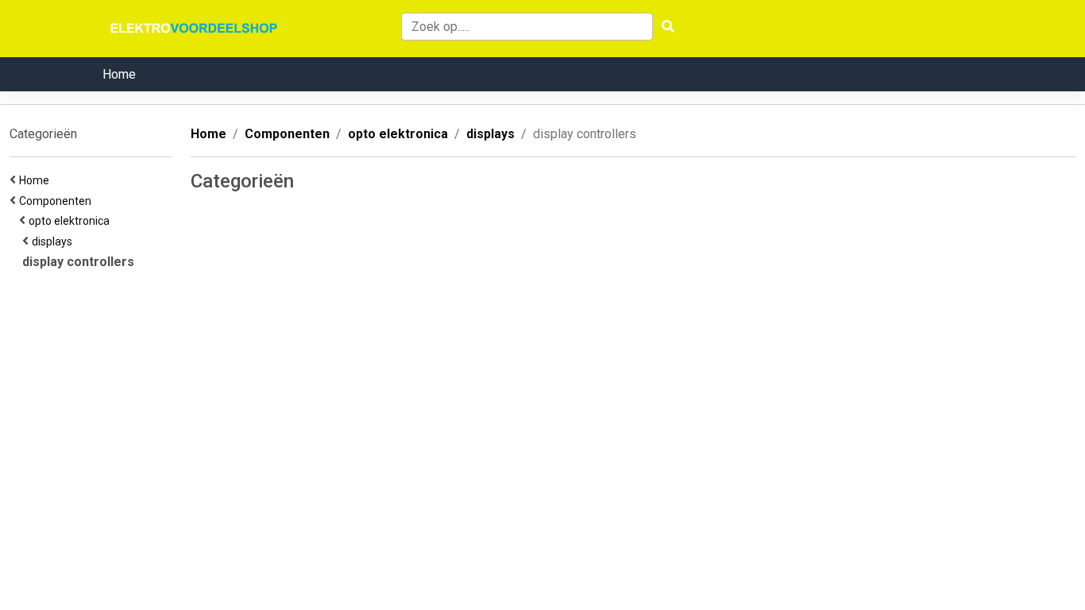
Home (119, 74)
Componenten (57, 201)
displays (54, 241)
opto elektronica (71, 220)
